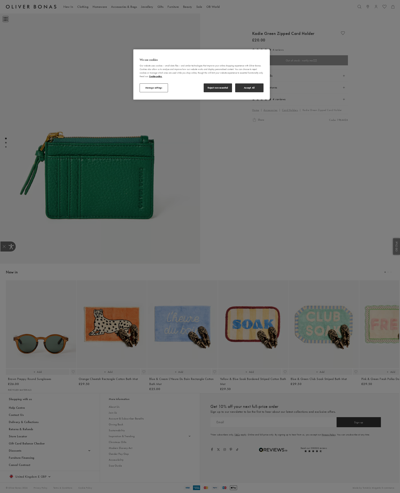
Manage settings (153, 87)
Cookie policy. (155, 76)
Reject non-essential (218, 87)
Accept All (249, 87)
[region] (201, 74)
